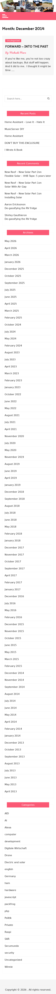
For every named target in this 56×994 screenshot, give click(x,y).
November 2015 (14, 631)
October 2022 (13, 394)
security (9, 952)
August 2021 (12, 415)
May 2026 (10, 241)
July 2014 (10, 700)
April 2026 (11, 248)
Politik (8, 918)
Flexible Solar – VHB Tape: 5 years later (28, 175)
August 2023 (12, 352)
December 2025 (14, 268)
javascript (10, 897)
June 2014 (11, 707)
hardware (10, 890)
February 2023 (13, 380)
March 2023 (12, 373)
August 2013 (12, 763)
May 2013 (10, 784)
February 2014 (13, 728)
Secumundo (12, 946)
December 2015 (14, 624)
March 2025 (12, 310)
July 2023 (10, 359)
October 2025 (13, 276)
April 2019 (11, 478)
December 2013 (14, 742)
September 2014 (15, 687)
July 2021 (10, 422)
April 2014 (11, 721)
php (7, 911)
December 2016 (14, 596)
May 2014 (10, 714)
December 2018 (14, 491)
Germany (10, 876)
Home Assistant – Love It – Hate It (25, 122)
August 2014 (12, 694)
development (12, 841)
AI (6, 820)
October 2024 (13, 324)
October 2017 (13, 561)
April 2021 (11, 429)
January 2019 (12, 485)
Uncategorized (13, 41)
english (9, 869)
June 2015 (11, 645)
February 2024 (13, 345)
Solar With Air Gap (15, 186)
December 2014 (14, 673)
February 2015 (13, 666)
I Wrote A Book (13, 149)
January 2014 (12, 735)
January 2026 (12, 262)
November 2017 (14, 554)
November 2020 (14, 436)
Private (9, 925)
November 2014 (14, 680)
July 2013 (10, 770)
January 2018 (12, 540)
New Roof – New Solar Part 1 (22, 182)
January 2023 (12, 387)
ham (7, 883)
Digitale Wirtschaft (16, 848)
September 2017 (15, 568)
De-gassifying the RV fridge (21, 208)
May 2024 (10, 338)
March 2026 (12, 255)
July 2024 (10, 331)
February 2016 (13, 617)
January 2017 (12, 589)
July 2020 (10, 443)
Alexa (8, 827)
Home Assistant (14, 136)
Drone (8, 855)
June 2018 (11, 519)
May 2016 (10, 610)
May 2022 (10, 408)
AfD (7, 813)
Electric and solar (15, 862)
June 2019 (11, 471)
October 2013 (13, 749)
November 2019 (14, 457)
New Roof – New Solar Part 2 (22, 172)
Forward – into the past (26, 46)
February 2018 (13, 533)
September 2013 (15, 756)
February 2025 (13, 317)
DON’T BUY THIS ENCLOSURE (22, 143)
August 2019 (12, 464)
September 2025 (15, 283)
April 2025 (11, 303)
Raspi (8, 932)
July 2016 (10, 603)
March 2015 (12, 659)
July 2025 (10, 289)
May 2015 (10, 652)
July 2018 (10, 512)
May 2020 (10, 450)
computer (10, 834)
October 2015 (13, 638)
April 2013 (11, 791)
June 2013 (11, 777)
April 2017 (11, 575)
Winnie (9, 966)
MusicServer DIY (14, 129)
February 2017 (13, 582)
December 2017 (14, 547)
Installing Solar (13, 197)
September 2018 (15, 498)
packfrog (10, 904)
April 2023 (11, 366)
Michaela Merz (18, 52)
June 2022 (11, 401)
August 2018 (12, 505)
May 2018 (10, 526)
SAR (7, 938)
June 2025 (11, 296)
